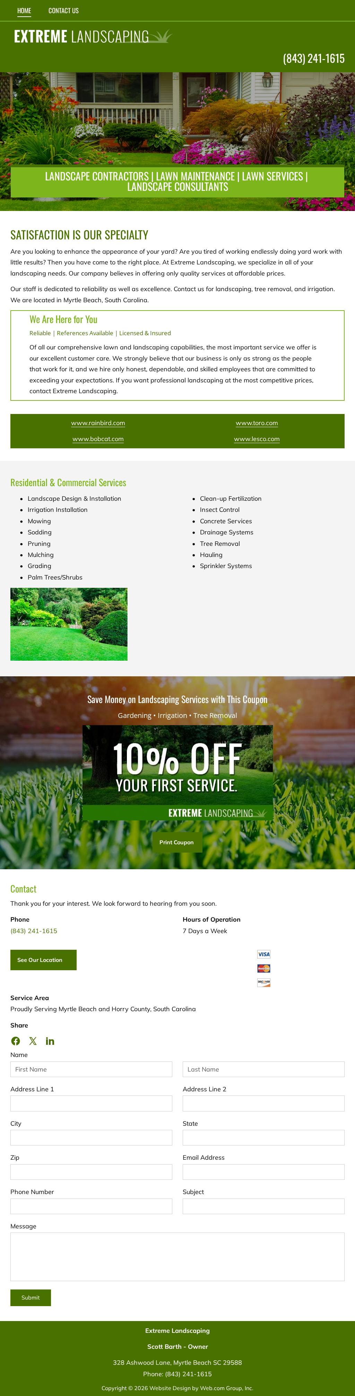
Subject (193, 1192)
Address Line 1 (32, 1089)
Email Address (204, 1157)
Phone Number (32, 1192)
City (15, 1123)
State (190, 1123)
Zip (14, 1157)
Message (23, 1226)
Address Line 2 (204, 1089)
